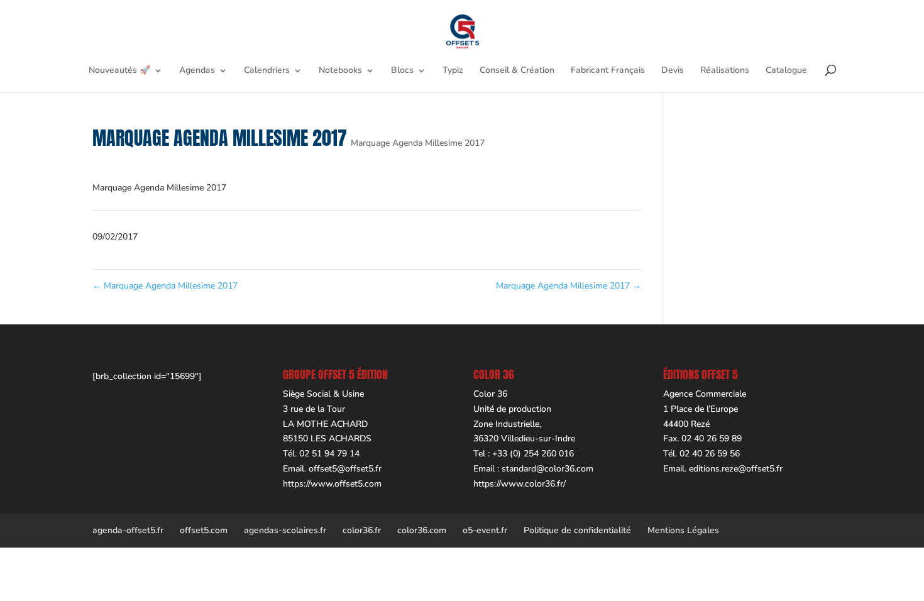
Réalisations (724, 71)
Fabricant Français (608, 71)
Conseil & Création (517, 71)
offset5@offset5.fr (345, 469)
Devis (672, 71)
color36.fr (362, 530)
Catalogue (786, 71)
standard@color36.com (547, 469)
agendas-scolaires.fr (285, 530)
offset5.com (204, 530)
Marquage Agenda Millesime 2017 (418, 143)
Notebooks (340, 71)
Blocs (402, 71)
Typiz (453, 71)
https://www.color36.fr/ (519, 484)
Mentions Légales (683, 530)
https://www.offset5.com (332, 484)
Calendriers (267, 71)
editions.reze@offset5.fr (736, 469)
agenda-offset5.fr (127, 530)
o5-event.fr (485, 530)
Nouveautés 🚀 (119, 71)
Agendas (197, 71)
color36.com (421, 530)
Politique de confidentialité (577, 530)
